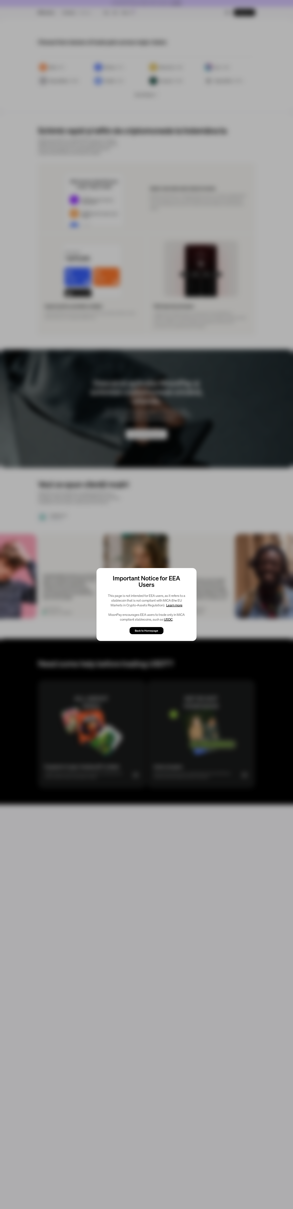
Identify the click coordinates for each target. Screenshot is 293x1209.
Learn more (174, 605)
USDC (168, 619)
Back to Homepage (146, 630)
